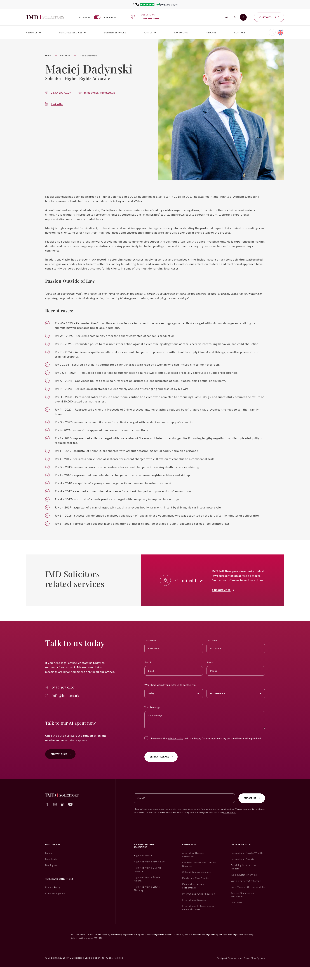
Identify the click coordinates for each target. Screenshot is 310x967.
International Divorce (194, 899)
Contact (239, 32)
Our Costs (236, 902)
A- (236, 18)
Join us (148, 32)
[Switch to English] (280, 32)
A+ (227, 18)
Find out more (221, 590)
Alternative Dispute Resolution (193, 854)
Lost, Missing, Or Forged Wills (248, 886)
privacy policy (175, 738)
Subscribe (250, 798)
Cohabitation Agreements (196, 872)
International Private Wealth (246, 852)
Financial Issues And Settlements (193, 886)
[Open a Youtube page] (70, 804)
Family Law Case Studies (196, 878)
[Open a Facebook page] (47, 804)
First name (150, 640)
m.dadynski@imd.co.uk (99, 92)
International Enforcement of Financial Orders (198, 907)
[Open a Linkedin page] (63, 804)
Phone (209, 662)
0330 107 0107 (61, 92)
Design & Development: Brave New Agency (241, 958)
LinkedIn (57, 104)
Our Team (65, 55)
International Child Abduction (198, 893)
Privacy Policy (229, 812)
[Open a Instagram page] (55, 804)
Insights (211, 32)
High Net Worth (143, 855)
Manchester (52, 859)
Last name (212, 640)
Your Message (152, 707)
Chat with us (267, 17)
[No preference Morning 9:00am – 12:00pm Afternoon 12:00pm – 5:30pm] (235, 692)
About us (31, 32)
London (49, 852)
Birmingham (51, 865)
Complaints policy (55, 893)
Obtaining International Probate (244, 867)
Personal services (70, 32)
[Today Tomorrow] (173, 692)
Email (147, 662)
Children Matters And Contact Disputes (199, 864)
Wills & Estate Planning (244, 874)
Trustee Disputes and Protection (243, 895)
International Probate (243, 859)
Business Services (115, 32)
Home (48, 55)
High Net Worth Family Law (149, 861)
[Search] (272, 32)
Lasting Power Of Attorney (246, 880)
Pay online (181, 32)
